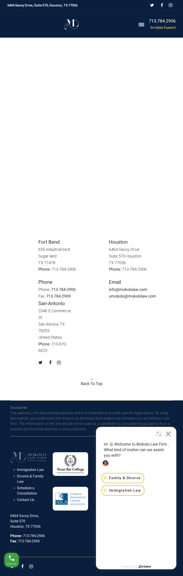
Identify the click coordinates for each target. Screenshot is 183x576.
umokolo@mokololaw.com (132, 296)
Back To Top (91, 383)
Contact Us (25, 500)
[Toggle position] (158, 433)
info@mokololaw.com (128, 289)
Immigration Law (30, 470)
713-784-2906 (63, 289)
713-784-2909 (58, 296)
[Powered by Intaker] (145, 566)
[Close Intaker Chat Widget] (168, 433)
